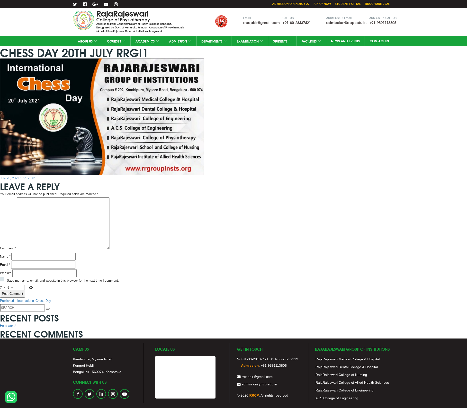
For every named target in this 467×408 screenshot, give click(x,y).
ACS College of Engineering (336, 398)
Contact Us (379, 40)
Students (280, 41)
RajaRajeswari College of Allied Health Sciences (352, 382)
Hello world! (8, 326)
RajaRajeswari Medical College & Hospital (347, 359)
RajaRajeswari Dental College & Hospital (346, 367)
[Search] (48, 309)
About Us (85, 41)
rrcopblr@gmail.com (261, 22)
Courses (114, 41)
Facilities (309, 41)
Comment (8, 248)
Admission (178, 41)
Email (5, 265)
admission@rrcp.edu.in (346, 22)
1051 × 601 (28, 178)
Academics (145, 41)
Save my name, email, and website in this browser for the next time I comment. (63, 280)
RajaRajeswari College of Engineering (344, 390)
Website (5, 273)
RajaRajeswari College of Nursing (341, 375)
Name (5, 256)
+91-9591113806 (382, 22)
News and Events (345, 40)
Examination (248, 41)
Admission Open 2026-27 (291, 4)
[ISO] (190, 16)
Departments (211, 41)
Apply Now (322, 4)
